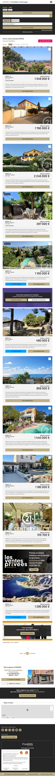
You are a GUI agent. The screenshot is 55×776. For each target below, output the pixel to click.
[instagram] (9, 730)
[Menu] (51, 2)
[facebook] (2, 730)
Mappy (14, 717)
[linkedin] (13, 730)
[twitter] (6, 730)
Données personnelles (33, 774)
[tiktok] (20, 730)
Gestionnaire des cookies (47, 774)
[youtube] (16, 730)
